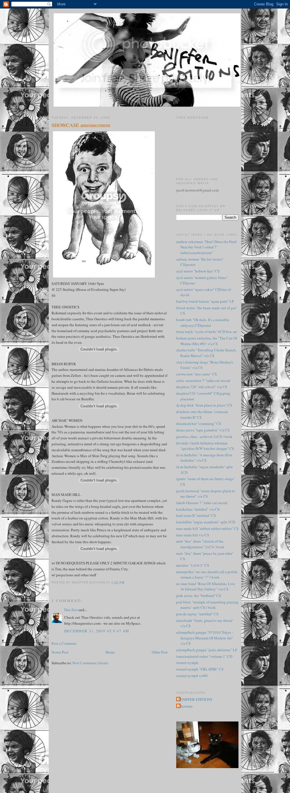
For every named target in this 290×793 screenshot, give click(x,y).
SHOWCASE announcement (81, 125)
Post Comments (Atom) (90, 662)
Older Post (160, 652)
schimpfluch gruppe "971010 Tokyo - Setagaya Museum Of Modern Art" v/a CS (204, 638)
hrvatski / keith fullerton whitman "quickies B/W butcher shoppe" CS (205, 445)
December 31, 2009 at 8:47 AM (96, 630)
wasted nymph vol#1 (192, 675)
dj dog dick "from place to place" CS (204, 405)
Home (110, 652)
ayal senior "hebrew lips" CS (197, 271)
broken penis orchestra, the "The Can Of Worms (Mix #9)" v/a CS (206, 341)
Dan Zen (70, 609)
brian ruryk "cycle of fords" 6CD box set (206, 331)
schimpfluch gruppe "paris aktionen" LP (206, 649)
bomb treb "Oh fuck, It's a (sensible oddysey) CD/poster (202, 322)
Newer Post (60, 652)
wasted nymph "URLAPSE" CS (199, 669)
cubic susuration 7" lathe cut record (203, 380)
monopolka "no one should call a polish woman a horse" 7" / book (206, 574)
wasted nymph (187, 662)
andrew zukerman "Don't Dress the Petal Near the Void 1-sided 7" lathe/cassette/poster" (206, 247)
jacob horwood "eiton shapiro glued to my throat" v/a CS (205, 493)
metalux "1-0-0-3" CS (192, 565)
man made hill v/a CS (192, 535)
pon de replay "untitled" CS (197, 613)
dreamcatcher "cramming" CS (198, 423)
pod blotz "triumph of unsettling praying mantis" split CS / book (207, 604)
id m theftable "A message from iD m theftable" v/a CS (204, 457)
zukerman (185, 706)
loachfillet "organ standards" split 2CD (205, 522)
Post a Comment (64, 643)
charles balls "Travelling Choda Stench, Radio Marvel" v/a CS (206, 352)
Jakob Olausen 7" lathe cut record (201, 502)
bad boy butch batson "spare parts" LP (205, 301)
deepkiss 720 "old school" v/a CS (201, 386)
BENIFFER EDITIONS (195, 699)
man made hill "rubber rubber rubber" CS (207, 528)
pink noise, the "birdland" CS (198, 595)
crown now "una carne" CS (196, 374)
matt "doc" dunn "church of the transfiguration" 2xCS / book (200, 544)
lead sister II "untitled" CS (196, 515)
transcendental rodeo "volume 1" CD (204, 656)
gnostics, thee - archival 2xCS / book (204, 436)
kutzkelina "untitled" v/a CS (197, 509)
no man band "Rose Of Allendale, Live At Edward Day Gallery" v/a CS (205, 586)
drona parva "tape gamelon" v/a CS (203, 430)
